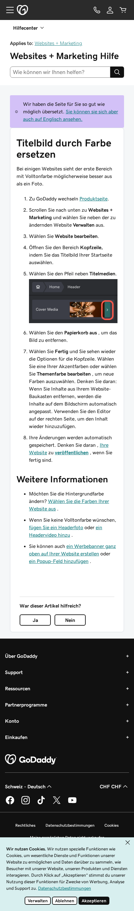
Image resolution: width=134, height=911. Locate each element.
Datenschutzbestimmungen (69, 825)
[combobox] (60, 72)
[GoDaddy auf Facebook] (10, 803)
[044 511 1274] (97, 10)
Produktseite (93, 198)
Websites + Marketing (58, 43)
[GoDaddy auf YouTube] (72, 803)
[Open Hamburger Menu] (7, 9)
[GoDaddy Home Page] (31, 759)
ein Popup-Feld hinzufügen (59, 561)
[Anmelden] (110, 10)
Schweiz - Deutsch (25, 786)
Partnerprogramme (26, 704)
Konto (12, 720)
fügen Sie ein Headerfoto (56, 527)
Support (14, 672)
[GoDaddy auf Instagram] (26, 803)
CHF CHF (111, 786)
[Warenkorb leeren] (123, 10)
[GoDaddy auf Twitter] (57, 803)
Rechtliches (25, 825)
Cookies (111, 825)
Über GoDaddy (21, 655)
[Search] (117, 72)
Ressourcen (17, 688)
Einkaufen (16, 737)
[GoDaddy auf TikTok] (41, 803)
